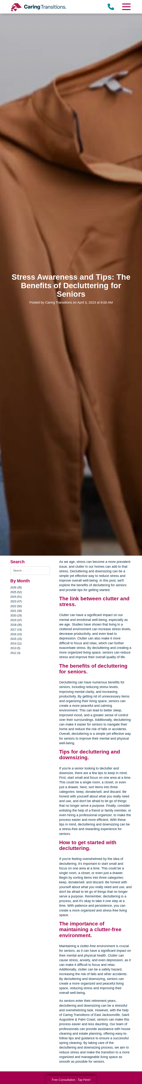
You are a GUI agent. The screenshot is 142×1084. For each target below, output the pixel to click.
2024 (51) (16, 596)
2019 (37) (16, 620)
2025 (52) (16, 592)
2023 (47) (16, 601)
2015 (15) (16, 638)
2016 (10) (16, 634)
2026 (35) (16, 587)
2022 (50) (16, 606)
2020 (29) (16, 615)
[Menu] (126, 7)
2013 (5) (15, 648)
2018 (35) (16, 624)
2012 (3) (15, 652)
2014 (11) (16, 643)
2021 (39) (16, 610)
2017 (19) (16, 629)
